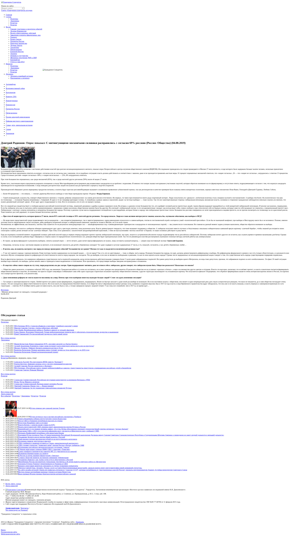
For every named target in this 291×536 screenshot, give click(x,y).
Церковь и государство (19, 56)
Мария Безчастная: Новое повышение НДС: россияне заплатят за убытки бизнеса (45, 344)
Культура (13, 23)
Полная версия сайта (9, 532)
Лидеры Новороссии (18, 31)
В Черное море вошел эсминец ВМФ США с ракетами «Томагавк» (44, 449)
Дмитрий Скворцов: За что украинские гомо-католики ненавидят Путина (43, 388)
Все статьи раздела (8, 338)
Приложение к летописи (19, 78)
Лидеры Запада (16, 45)
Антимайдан (11, 84)
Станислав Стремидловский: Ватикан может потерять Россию (38, 384)
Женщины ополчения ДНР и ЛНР (23, 58)
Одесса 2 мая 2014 (17, 62)
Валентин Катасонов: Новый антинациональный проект (36, 352)
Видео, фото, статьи (13, 484)
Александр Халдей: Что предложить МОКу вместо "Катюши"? (38, 362)
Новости (9, 64)
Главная (9, 15)
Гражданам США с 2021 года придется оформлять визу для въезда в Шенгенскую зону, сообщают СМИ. (58, 431)
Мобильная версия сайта (10, 534)
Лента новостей (7, 394)
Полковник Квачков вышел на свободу (33, 453)
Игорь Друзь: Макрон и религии (26, 382)
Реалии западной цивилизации (18, 117)
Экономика (14, 21)
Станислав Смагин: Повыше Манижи (29, 370)
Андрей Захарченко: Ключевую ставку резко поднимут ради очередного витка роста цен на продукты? (54, 346)
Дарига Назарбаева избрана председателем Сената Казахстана (42, 419)
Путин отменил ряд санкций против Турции (47, 408)
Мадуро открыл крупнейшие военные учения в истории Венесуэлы (44, 472)
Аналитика (14, 47)
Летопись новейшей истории (21, 76)
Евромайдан (15, 60)
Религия (13, 25)
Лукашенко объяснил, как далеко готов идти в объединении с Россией (45, 460)
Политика (14, 19)
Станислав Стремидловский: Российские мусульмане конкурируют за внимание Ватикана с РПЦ (52, 380)
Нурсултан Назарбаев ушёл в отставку (33, 423)
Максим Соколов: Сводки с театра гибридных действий (36, 328)
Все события (6, 396)
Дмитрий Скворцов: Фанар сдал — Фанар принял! (34, 386)
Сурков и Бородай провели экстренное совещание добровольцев (43, 458)
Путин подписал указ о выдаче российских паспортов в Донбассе (55, 417)
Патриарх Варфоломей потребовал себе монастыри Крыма (41, 433)
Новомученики (12, 101)
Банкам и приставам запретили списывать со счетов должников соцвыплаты (48, 466)
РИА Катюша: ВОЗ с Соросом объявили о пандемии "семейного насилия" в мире (46, 326)
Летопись (9, 74)
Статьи (8, 17)
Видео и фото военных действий (23, 33)
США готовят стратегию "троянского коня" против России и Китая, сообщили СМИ (51, 445)
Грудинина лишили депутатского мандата (34, 441)
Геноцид (13, 37)
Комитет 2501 (11, 97)
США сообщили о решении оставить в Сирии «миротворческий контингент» (48, 443)
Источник (5, 290)
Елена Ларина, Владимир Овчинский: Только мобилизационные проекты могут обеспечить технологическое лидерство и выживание (66, 332)
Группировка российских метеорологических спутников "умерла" (44, 447)
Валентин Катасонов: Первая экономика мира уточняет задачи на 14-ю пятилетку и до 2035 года (51, 350)
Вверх (3, 530)
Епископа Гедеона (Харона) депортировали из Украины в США (43, 464)
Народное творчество (18, 43)
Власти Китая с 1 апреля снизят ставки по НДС (36, 425)
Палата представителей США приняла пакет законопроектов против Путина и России (52, 427)
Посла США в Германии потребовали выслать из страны (40, 421)
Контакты (24, 508)
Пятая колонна (16, 49)
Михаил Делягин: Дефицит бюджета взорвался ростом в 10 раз (38, 348)
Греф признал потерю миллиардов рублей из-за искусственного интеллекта (47, 439)
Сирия (8, 129)
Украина (13, 54)
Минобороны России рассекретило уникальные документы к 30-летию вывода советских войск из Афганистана (62, 462)
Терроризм (10, 133)
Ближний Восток (17, 52)
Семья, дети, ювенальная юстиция (19, 125)
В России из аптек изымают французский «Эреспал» (38, 456)
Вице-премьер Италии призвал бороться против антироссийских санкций (47, 474)
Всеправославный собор (15, 88)
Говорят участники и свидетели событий (26, 29)
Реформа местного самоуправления (19, 121)
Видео (8, 27)
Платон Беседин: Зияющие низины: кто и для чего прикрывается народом (43, 364)
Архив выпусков (12, 508)
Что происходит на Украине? (16, 510)
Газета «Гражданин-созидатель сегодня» (17, 10)
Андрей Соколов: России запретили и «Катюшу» (33, 366)
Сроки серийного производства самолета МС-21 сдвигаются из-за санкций (47, 451)
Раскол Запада (15, 39)
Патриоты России (17, 41)
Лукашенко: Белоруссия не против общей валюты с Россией (41, 437)
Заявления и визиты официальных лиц (25, 35)
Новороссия (10, 105)
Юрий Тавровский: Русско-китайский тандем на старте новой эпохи (41, 334)
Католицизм (10, 92)
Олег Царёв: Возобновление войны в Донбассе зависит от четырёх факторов (44, 330)
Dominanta (80, 522)
